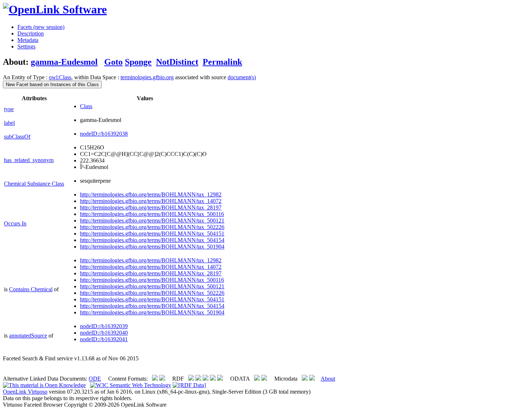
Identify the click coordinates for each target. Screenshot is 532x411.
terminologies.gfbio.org (147, 77)
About (328, 379)
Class (86, 106)
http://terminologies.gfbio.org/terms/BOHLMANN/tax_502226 (152, 227)
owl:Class (60, 77)
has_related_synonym (29, 160)
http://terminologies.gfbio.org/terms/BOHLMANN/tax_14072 (150, 201)
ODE (95, 379)
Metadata (27, 40)
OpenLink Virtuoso (25, 392)
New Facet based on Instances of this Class (52, 84)
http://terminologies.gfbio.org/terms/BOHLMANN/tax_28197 (150, 207)
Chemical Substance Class (34, 184)
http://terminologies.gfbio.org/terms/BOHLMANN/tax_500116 (152, 214)
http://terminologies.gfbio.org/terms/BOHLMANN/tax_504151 (152, 233)
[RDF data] (189, 385)
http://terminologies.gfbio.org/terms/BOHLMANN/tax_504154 (152, 240)
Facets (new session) (40, 27)
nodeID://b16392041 (104, 339)
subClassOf (17, 137)
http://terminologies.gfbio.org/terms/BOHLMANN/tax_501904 (152, 246)
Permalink (222, 62)
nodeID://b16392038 (104, 134)
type (9, 109)
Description (30, 33)
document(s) (242, 77)
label (9, 123)
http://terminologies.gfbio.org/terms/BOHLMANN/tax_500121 (152, 220)
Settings (26, 46)
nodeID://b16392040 (104, 333)
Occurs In (15, 223)
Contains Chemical (30, 289)
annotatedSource (28, 335)
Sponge (138, 62)
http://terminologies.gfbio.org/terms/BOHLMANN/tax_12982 (150, 194)
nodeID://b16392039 (104, 326)
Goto (113, 62)
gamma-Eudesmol (64, 62)
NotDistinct (177, 62)
